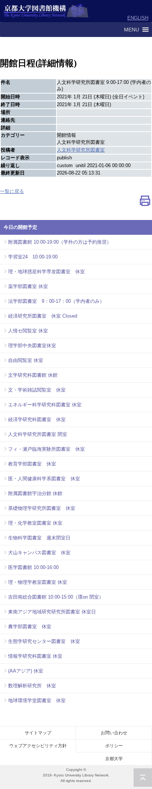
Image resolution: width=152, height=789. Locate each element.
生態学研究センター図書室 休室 (44, 641)
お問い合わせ (114, 732)
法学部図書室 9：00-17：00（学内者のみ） (56, 301)
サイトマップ (38, 732)
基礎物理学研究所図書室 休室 (41, 508)
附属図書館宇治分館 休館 (35, 493)
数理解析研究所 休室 (32, 685)
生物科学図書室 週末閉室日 (39, 538)
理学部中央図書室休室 (32, 345)
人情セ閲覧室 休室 (28, 330)
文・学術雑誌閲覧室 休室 (37, 390)
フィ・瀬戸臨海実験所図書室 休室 (46, 449)
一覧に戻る (12, 191)
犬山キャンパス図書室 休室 (39, 552)
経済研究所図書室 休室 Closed (42, 316)
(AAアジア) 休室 (25, 671)
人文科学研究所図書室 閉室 (37, 434)
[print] (145, 202)
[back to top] (143, 777)
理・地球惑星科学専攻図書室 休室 (46, 271)
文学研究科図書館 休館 (33, 375)
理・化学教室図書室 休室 (35, 523)
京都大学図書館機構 (46, 11)
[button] (131, 29)
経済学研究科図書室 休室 (37, 419)
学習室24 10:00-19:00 (33, 257)
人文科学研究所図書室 (81, 150)
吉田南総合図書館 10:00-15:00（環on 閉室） (56, 597)
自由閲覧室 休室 (25, 360)
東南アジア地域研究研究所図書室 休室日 (52, 611)
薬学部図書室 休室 (28, 286)
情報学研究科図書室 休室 (35, 656)
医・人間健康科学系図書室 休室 (44, 478)
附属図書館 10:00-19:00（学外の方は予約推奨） (59, 242)
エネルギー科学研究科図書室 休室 (45, 404)
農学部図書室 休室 (29, 626)
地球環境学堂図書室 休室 (37, 700)
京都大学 (114, 758)
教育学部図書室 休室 (32, 464)
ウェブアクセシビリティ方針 (38, 745)
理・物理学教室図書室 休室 (37, 582)
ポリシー (114, 745)
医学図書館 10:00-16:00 (33, 567)
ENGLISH (137, 18)
